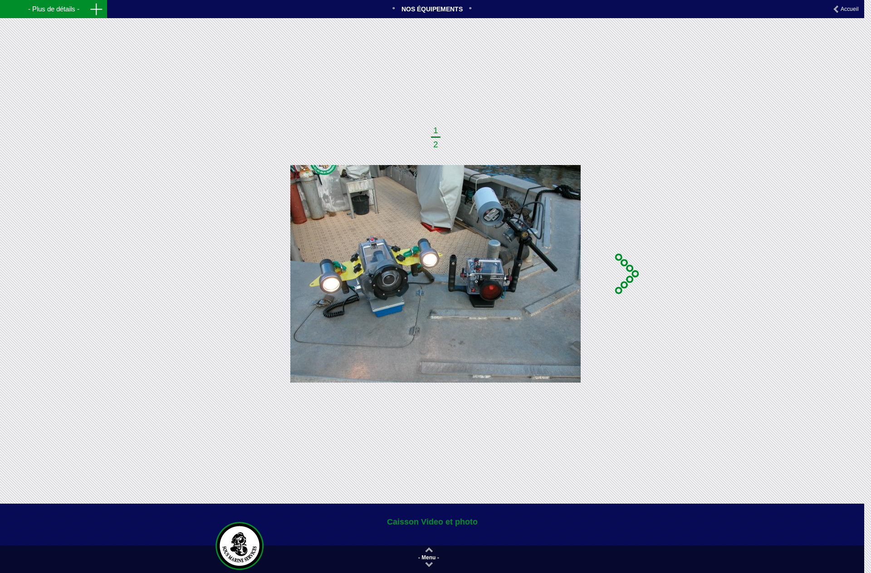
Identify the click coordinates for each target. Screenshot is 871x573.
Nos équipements (432, 9)
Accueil (850, 9)
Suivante (628, 274)
